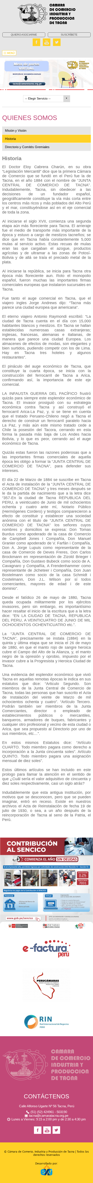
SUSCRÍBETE (69, 34)
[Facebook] (36, 42)
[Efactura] (46, 941)
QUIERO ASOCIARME (24, 34)
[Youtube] (46, 42)
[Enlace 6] (46, 1014)
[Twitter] (57, 42)
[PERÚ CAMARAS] (46, 969)
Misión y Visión (15, 130)
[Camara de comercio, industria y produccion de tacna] (46, 1)
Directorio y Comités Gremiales (27, 147)
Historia (10, 139)
